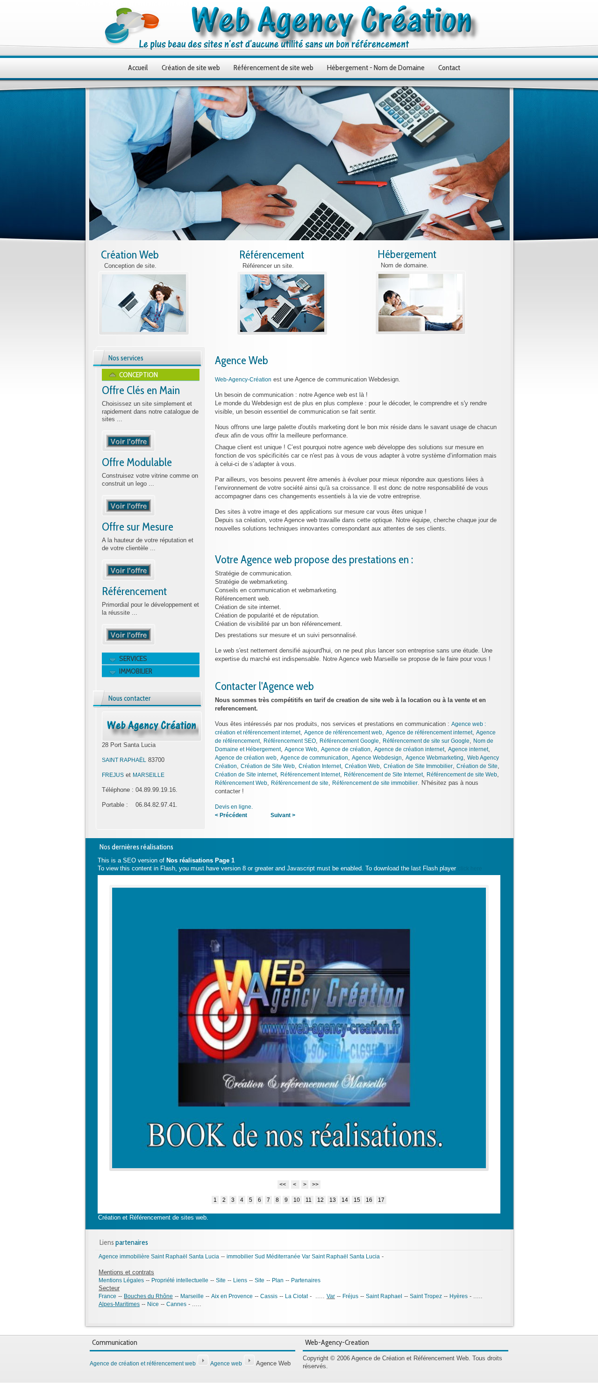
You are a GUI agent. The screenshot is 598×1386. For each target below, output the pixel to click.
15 (357, 1200)
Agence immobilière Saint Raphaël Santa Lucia (159, 1256)
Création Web (130, 254)
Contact (449, 67)
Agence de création (345, 749)
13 (332, 1200)
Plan (278, 1280)
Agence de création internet (409, 749)
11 (309, 1200)
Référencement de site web (273, 67)
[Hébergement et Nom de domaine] (420, 333)
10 (296, 1200)
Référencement (271, 254)
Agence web (226, 1363)
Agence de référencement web (343, 732)
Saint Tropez (426, 1296)
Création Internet (320, 766)
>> (315, 1184)
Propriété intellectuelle (179, 1280)
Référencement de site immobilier (375, 783)
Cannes (176, 1304)
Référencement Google (349, 741)
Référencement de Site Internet (383, 774)
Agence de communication (314, 757)
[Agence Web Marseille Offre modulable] (128, 514)
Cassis (269, 1296)
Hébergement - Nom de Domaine (376, 67)
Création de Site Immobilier (418, 766)
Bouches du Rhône (148, 1296)
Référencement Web (241, 783)
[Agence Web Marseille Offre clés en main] (128, 449)
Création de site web (191, 67)
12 (320, 1200)
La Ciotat (296, 1296)
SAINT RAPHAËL (124, 760)
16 (369, 1200)
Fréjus (350, 1296)
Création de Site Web (268, 766)
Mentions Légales (121, 1280)
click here (470, 868)
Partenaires (305, 1280)
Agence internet (468, 749)
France (107, 1296)
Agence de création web (246, 757)
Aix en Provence (232, 1296)
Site (221, 1280)
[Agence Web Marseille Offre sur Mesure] (128, 578)
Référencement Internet (310, 774)
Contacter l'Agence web (264, 686)
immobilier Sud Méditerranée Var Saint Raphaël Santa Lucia (303, 1256)
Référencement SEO (289, 741)
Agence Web (241, 360)
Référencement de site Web (462, 774)
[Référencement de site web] (282, 333)
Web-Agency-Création (243, 379)
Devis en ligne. (234, 807)
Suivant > (283, 815)
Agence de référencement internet (429, 732)
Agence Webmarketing (434, 757)
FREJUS (113, 775)
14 (345, 1200)
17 (381, 1200)
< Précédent (231, 815)
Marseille (192, 1296)
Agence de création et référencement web (143, 1363)
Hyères (458, 1296)
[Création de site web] (144, 333)
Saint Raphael (384, 1296)
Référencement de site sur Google (426, 741)
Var (331, 1296)
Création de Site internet (246, 774)
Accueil (138, 67)
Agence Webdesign (377, 757)
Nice (153, 1304)
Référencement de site (299, 783)
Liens (240, 1280)
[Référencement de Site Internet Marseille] (128, 643)
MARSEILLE (148, 775)
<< (283, 1184)
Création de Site (477, 766)
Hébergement (406, 254)
